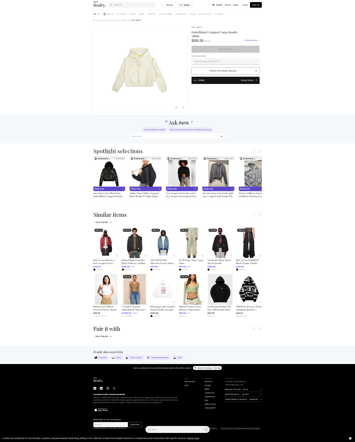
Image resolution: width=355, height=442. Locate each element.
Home (193, 14)
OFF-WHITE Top (123, 20)
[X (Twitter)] (114, 388)
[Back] (94, 20)
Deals (235, 4)
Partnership (210, 396)
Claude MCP (210, 408)
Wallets (152, 14)
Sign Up (255, 4)
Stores (228, 4)
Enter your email (199, 56)
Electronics (205, 14)
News (207, 389)
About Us (209, 381)
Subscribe (135, 424)
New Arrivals (190, 381)
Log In (245, 4)
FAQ (206, 400)
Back (99, 20)
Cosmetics (181, 14)
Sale (186, 385)
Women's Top (109, 20)
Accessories (165, 14)
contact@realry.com (234, 385)
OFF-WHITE (197, 27)
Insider (208, 385)
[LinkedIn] (101, 388)
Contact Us (210, 393)
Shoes (133, 14)
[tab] (185, 5)
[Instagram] (107, 388)
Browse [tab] (169, 5)
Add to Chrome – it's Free (209, 368)
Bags (141, 14)
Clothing (121, 14)
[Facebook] (94, 388)
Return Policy (210, 404)
